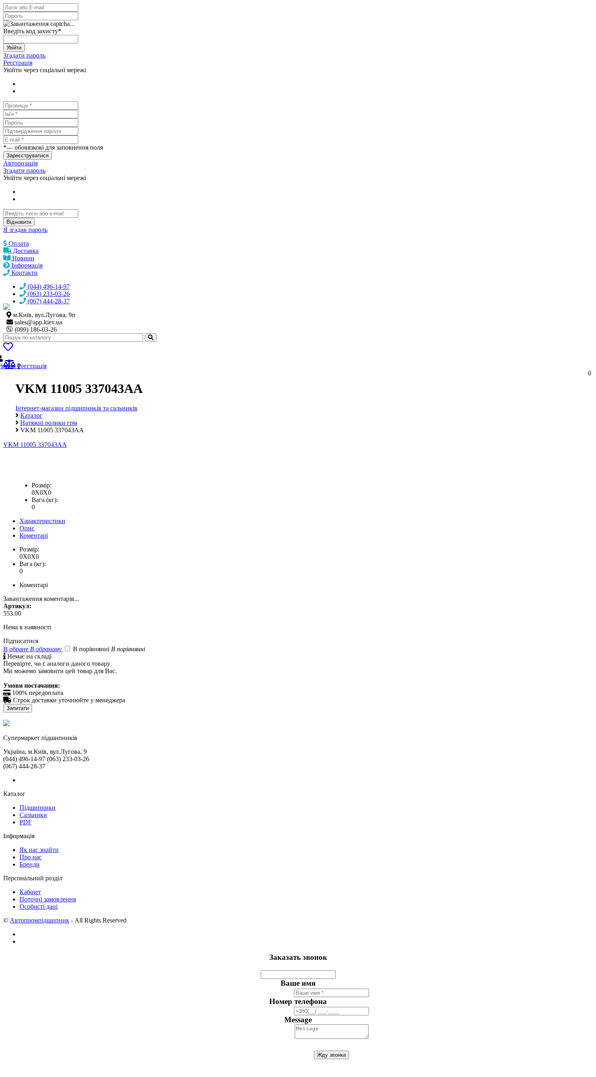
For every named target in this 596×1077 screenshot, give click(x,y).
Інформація (26, 265)
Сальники (33, 814)
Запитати (17, 708)
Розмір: (41, 485)
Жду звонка (331, 1055)
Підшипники (37, 807)
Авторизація (20, 163)
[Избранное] (8, 348)
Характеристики (42, 520)
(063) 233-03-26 (48, 293)
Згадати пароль (24, 55)
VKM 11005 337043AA (35, 444)
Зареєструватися (27, 155)
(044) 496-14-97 (48, 286)
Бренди (29, 864)
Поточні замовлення (47, 899)
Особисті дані (38, 906)
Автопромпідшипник (39, 920)
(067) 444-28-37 (48, 301)
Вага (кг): (45, 499)
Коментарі (33, 535)
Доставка (25, 250)
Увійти (13, 48)
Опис (26, 528)
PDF (25, 822)
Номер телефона (298, 1001)
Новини (22, 258)
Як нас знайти (39, 849)
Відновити (18, 222)
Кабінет (30, 891)
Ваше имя (298, 983)
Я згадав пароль (25, 229)
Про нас (30, 857)
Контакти (24, 272)
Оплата (18, 243)
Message (298, 1019)
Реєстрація (17, 62)
